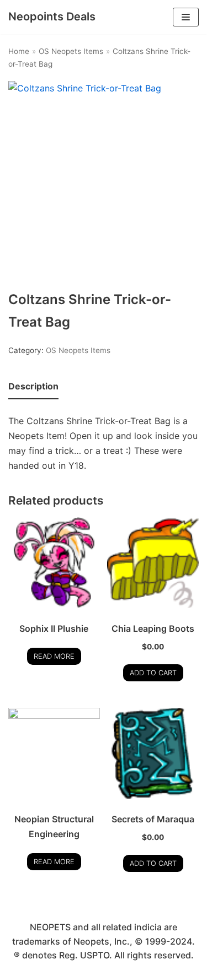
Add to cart (153, 673)
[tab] (33, 387)
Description (33, 386)
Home (18, 51)
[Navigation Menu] (186, 17)
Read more (54, 656)
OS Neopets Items (71, 51)
